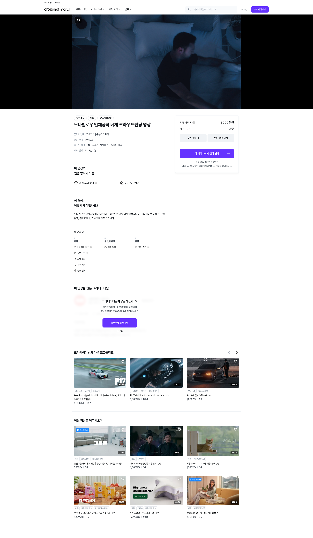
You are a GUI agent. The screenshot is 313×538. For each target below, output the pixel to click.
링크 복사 (223, 138)
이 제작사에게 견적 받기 (207, 153)
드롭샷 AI (58, 2)
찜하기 (195, 138)
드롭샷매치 (48, 2)
